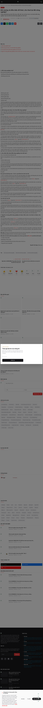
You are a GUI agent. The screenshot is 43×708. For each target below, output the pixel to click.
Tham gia (13, 360)
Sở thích (23, 698)
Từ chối (28, 698)
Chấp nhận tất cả (36, 698)
